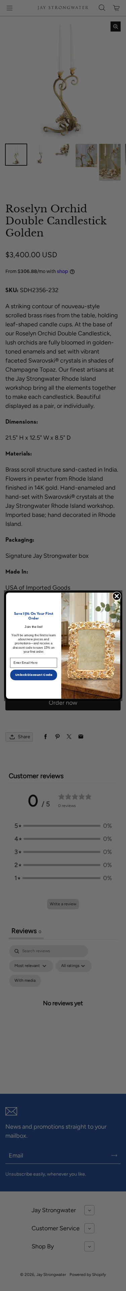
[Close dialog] (116, 596)
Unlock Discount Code (33, 674)
